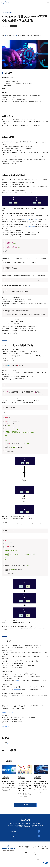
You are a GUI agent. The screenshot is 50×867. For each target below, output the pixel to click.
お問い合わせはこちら (7, 726)
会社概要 (34, 854)
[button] (11, 750)
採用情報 (34, 857)
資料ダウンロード (15, 836)
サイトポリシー (44, 846)
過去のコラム (19, 680)
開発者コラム (13, 26)
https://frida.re (6, 744)
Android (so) (28, 850)
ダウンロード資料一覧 (7, 712)
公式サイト (21, 353)
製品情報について (20, 847)
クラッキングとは (36, 847)
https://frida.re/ (10, 141)
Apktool (37, 219)
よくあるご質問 (36, 859)
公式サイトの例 (31, 226)
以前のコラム (26, 219)
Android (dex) (27, 847)
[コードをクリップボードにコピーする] (46, 242)
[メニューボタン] (48, 2)
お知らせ (34, 852)
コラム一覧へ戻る (24, 804)
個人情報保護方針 (44, 849)
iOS (26, 852)
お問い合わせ (14, 831)
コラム (34, 850)
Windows (27, 854)
